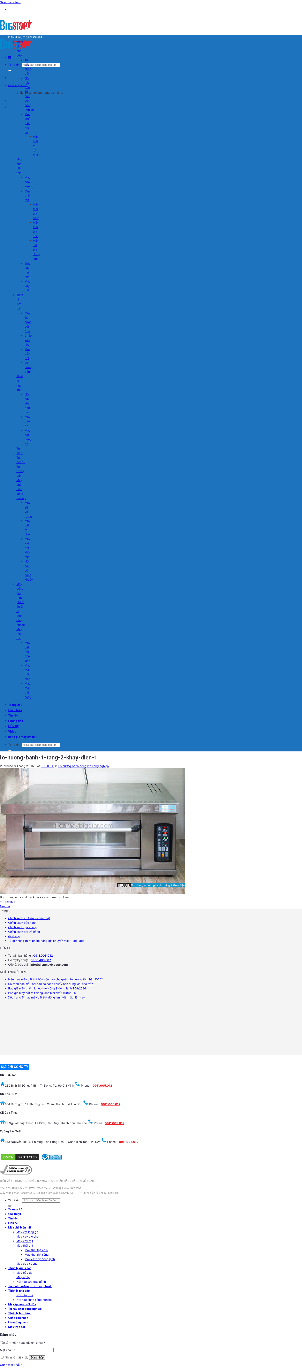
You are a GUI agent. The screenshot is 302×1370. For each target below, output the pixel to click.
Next (5, 906)
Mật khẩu (7, 1350)
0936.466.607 (41, 960)
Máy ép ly (23, 1277)
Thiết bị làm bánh (19, 1313)
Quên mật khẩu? (11, 1365)
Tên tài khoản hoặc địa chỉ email (22, 1342)
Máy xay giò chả (27, 1236)
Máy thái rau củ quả (36, 145)
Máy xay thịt (27, 286)
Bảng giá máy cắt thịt (22, 736)
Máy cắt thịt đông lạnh (36, 249)
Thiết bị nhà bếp (19, 1290)
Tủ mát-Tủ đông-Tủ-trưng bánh (20, 462)
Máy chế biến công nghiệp (21, 489)
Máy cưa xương (29, 182)
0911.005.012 (43, 955)
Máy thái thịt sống (37, 1254)
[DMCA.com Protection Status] (20, 1160)
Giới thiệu (14, 1214)
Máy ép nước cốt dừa (28, 322)
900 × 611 (47, 766)
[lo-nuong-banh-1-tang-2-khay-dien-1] (92, 892)
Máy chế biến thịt (19, 1227)
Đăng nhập (37, 1357)
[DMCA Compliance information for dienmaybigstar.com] (16, 1173)
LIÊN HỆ (13, 726)
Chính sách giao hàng (22, 927)
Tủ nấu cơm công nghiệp (29, 100)
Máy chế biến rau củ (27, 123)
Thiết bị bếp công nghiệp (21, 615)
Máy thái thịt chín (36, 1250)
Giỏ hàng (14, 936)
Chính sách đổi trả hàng (24, 931)
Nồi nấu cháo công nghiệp (34, 1299)
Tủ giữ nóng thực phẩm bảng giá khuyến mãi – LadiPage (46, 940)
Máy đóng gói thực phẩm (20, 593)
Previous (7, 901)
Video (12, 731)
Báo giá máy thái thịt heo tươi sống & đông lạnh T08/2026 (47, 988)
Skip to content (10, 2)
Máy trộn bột (27, 353)
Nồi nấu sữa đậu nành (28, 403)
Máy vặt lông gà (27, 1232)
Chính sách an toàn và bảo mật (29, 918)
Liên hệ (13, 1223)
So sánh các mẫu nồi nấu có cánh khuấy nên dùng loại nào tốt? (50, 984)
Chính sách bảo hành (22, 922)
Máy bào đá (27, 421)
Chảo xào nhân (28, 340)
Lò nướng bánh (29, 367)
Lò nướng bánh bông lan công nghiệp (83, 766)
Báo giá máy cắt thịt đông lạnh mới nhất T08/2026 (42, 993)
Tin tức (13, 715)
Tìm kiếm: (14, 64)
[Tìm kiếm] (10, 70)
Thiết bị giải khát (19, 1268)
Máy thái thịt (27, 195)
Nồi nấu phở (27, 82)
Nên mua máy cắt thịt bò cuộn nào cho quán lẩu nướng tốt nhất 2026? (55, 979)
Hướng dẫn (15, 720)
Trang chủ (15, 704)
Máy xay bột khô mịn (27, 548)
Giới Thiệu (15, 710)
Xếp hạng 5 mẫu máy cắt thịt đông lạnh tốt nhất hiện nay (46, 997)
